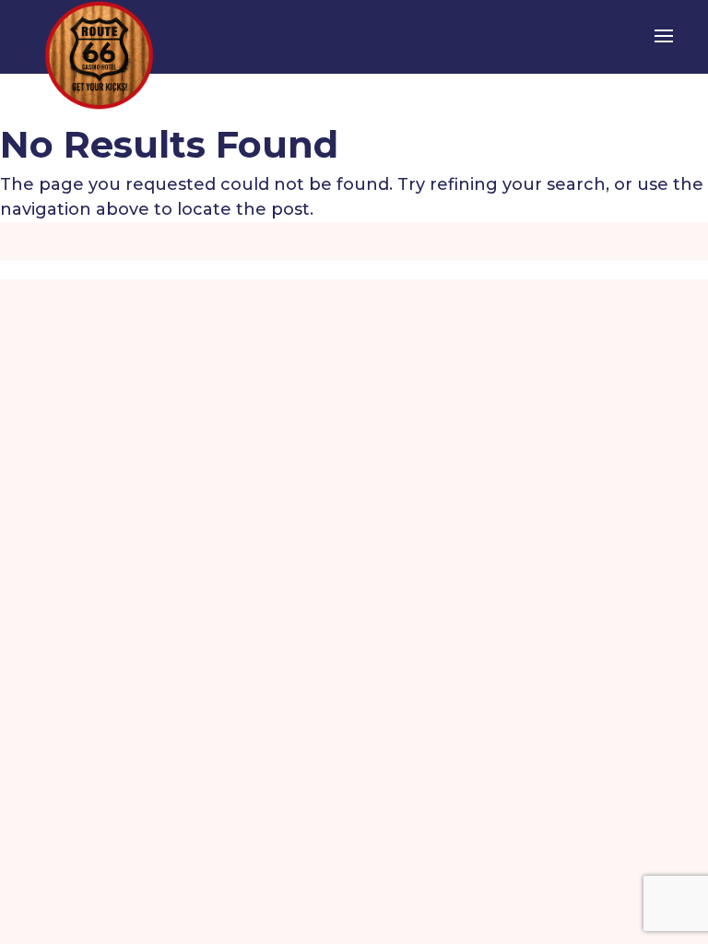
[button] (663, 48)
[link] (99, 54)
